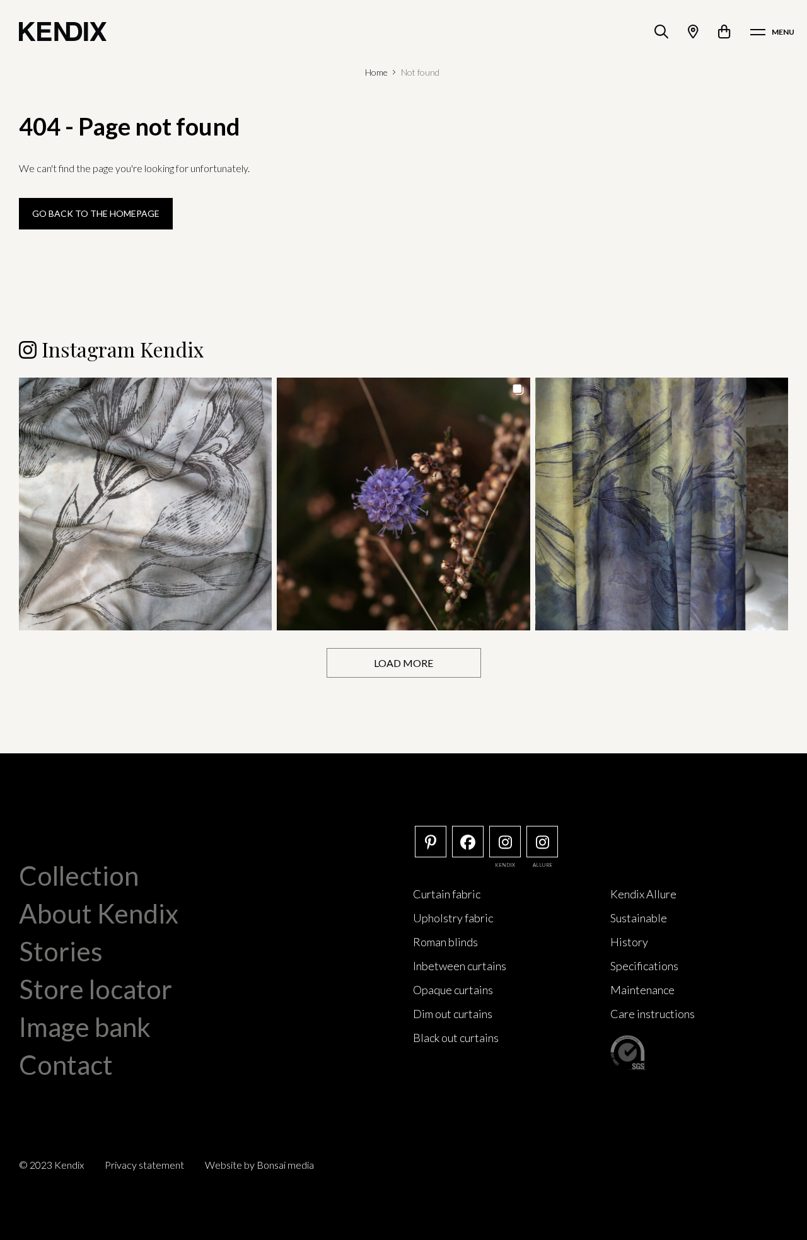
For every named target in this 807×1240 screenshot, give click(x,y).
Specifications (644, 966)
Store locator (95, 989)
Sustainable (638, 918)
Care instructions (652, 1014)
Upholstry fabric (453, 918)
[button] (145, 504)
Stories (61, 951)
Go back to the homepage (96, 213)
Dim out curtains (452, 1014)
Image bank (85, 1027)
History (629, 942)
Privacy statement (144, 1165)
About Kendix (98, 913)
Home (376, 72)
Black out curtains (456, 1038)
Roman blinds (445, 942)
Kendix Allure (643, 894)
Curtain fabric (446, 894)
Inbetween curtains (459, 966)
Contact (66, 1065)
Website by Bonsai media (259, 1165)
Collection (79, 875)
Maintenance (642, 990)
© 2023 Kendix (51, 1165)
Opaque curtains (453, 990)
